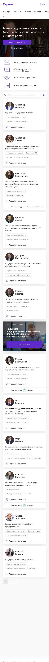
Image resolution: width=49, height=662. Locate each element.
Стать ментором (17, 48)
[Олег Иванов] (24, 450)
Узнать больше (24, 344)
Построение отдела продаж (16, 422)
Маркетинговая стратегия (16, 458)
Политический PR (13, 311)
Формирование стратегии (16, 568)
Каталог (23, 17)
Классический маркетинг (15, 531)
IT (29, 458)
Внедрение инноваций (15, 153)
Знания (28, 11)
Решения (37, 11)
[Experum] (9, 4)
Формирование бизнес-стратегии (18, 121)
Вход (43, 4)
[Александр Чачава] (24, 149)
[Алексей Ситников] (24, 488)
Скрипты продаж (34, 531)
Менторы (6, 11)
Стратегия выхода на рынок (16, 564)
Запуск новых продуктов (15, 191)
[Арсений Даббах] (24, 230)
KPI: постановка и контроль (16, 535)
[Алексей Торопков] (24, 527)
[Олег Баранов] (24, 413)
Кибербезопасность (23, 157)
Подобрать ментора (17, 42)
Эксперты (18, 11)
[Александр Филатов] (24, 114)
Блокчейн (37, 458)
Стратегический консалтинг (16, 117)
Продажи (32, 568)
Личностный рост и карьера (17, 306)
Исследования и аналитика (16, 494)
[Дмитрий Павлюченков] (24, 267)
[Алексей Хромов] (24, 561)
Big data (9, 157)
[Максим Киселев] (24, 302)
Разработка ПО (31, 153)
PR (30, 494)
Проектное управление (15, 195)
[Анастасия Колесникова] (24, 189)
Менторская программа (11, 17)
